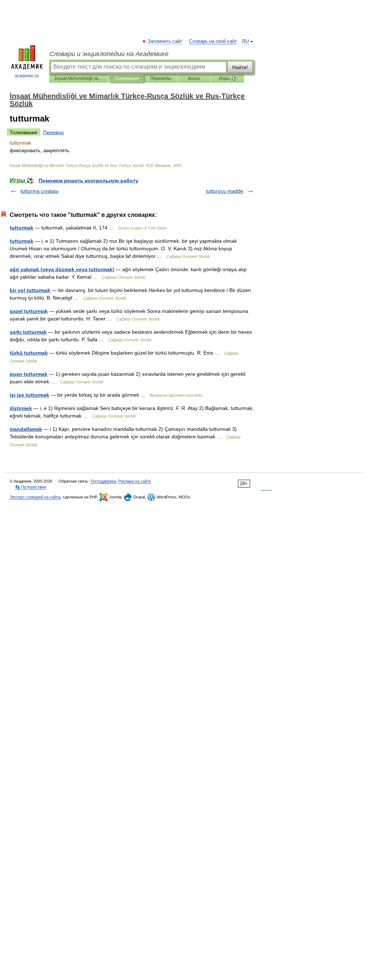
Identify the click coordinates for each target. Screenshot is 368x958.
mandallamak (26, 429)
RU (245, 41)
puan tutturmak (28, 374)
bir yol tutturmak (30, 290)
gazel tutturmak (29, 311)
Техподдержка (103, 481)
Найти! (240, 67)
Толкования (126, 78)
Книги (194, 78)
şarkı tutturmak (28, 332)
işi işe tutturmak (29, 395)
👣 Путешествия (30, 487)
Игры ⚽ (227, 78)
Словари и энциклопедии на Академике (109, 54)
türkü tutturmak (29, 353)
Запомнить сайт (165, 41)
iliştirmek (21, 408)
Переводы (160, 78)
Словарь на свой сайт (213, 41)
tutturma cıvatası (39, 191)
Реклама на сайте (134, 481)
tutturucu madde (224, 191)
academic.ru (27, 75)
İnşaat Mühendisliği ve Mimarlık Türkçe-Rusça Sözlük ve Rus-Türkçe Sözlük (79, 78)
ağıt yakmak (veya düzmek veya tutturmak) (62, 269)
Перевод (53, 132)
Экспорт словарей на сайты (35, 497)
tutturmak (21, 228)
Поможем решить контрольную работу (88, 180)
